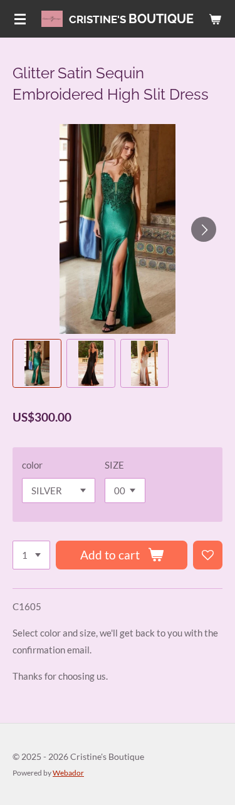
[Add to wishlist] (207, 555)
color (32, 464)
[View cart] (215, 18)
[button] (37, 363)
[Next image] (203, 229)
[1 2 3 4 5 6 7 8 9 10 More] (31, 555)
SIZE (114, 464)
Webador (68, 772)
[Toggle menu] (20, 18)
